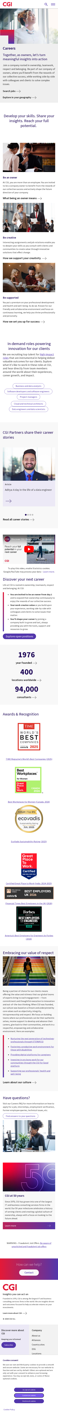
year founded (24, 663)
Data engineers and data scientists (28, 409)
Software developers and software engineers (28, 391)
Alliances (36, 1340)
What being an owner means (20, 198)
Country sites (38, 1344)
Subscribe (8, 1345)
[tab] (25, 515)
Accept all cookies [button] (29, 1390)
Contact (29, 1272)
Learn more (48, 571)
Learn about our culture (17, 1082)
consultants (24, 697)
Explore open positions (19, 636)
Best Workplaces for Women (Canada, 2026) (29, 801)
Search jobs (9, 91)
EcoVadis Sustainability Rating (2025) (29, 841)
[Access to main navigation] (53, 4)
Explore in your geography (17, 97)
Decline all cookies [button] (29, 1401)
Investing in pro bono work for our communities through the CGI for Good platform (29, 1062)
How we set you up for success (21, 321)
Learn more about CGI (12, 1313)
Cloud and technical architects (28, 403)
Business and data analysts (28, 386)
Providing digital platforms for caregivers (31, 1054)
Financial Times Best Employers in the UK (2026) (28, 903)
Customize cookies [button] (29, 1395)
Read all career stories (18, 519)
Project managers (28, 396)
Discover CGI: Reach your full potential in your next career (33, 539)
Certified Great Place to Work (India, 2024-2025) (29, 883)
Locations (36, 1353)
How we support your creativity (22, 258)
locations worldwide (24, 680)
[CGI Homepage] (7, 4)
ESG (34, 1349)
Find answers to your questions (20, 1116)
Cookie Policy (9, 1409)
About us (36, 1335)
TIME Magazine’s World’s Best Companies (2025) (29, 759)
